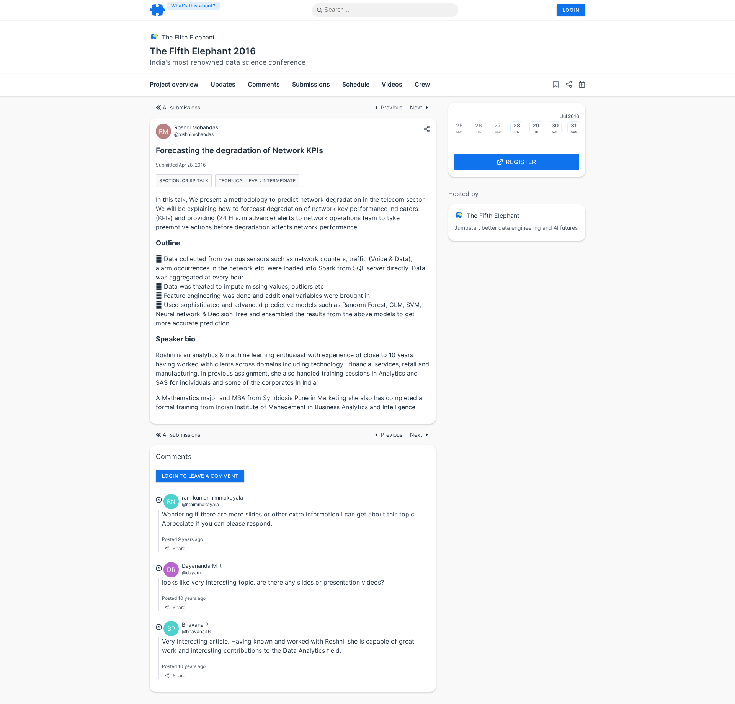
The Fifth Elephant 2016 (203, 51)
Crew (422, 84)
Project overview (174, 84)
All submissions (181, 107)
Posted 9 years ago (182, 539)
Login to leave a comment (200, 476)
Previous (392, 107)
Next (416, 107)
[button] (565, 85)
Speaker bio (175, 339)
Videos (392, 84)
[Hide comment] (159, 500)
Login (571, 10)
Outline (168, 243)
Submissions (311, 84)
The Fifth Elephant (188, 37)
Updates (223, 84)
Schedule (355, 84)
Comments (264, 84)
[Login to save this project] (555, 85)
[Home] (185, 10)
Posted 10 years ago (184, 598)
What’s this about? (193, 5)
